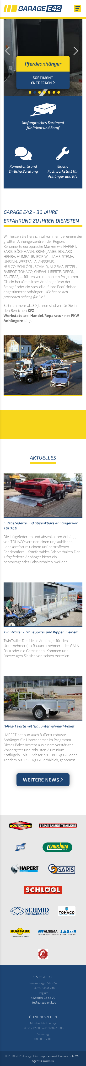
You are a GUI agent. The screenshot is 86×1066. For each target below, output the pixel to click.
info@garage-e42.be (43, 1002)
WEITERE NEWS (41, 779)
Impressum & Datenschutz (57, 1056)
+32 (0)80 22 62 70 (43, 998)
